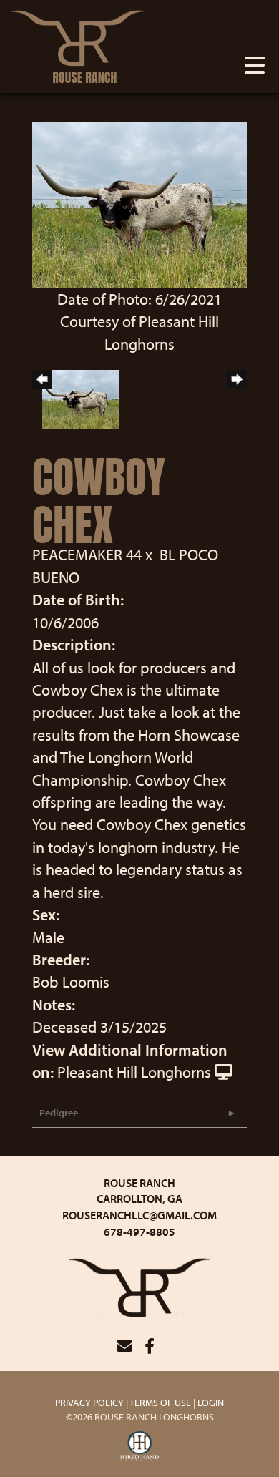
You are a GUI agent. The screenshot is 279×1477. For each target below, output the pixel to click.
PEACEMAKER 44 (87, 555)
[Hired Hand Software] (140, 1447)
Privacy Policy (89, 1402)
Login (210, 1402)
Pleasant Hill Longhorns (134, 1072)
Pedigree (58, 1112)
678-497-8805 (139, 1231)
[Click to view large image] (139, 203)
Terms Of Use (160, 1402)
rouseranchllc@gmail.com (139, 1215)
